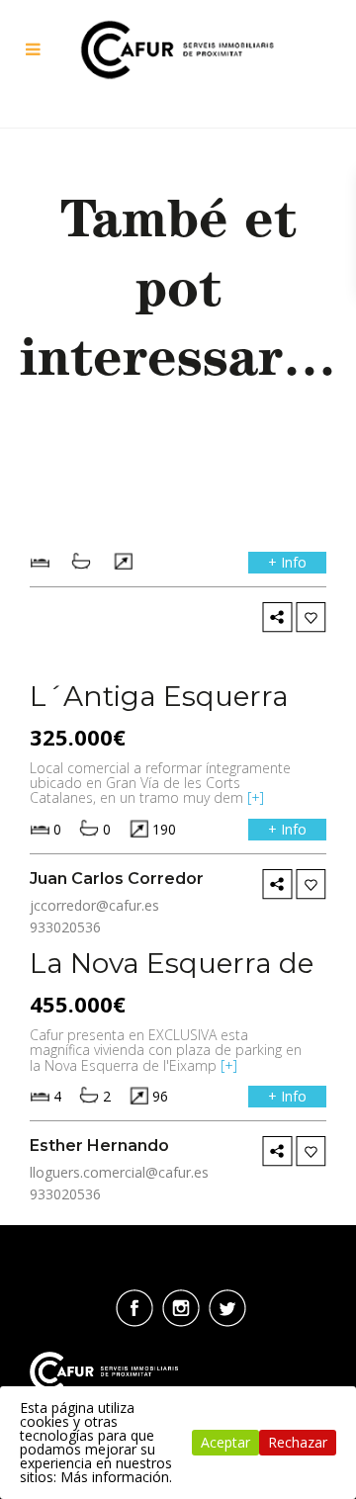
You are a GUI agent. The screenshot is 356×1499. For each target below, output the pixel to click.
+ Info (287, 562)
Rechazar (297, 1442)
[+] (255, 797)
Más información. (116, 1476)
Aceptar (225, 1442)
